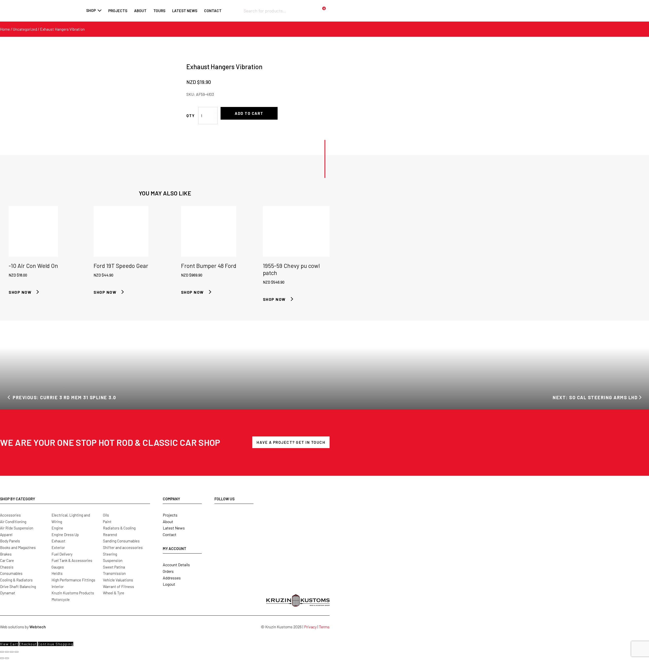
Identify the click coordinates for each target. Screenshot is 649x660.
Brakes (6, 554)
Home (5, 29)
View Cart (9, 644)
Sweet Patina (114, 567)
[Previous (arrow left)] (2, 658)
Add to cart (249, 113)
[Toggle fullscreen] (7, 652)
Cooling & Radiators (16, 580)
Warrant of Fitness (118, 586)
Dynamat (7, 593)
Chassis (6, 567)
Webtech (37, 626)
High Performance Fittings (73, 580)
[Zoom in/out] (2, 652)
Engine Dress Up (65, 534)
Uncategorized (25, 29)
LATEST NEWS (184, 10)
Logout (169, 584)
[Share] (12, 652)
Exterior (58, 547)
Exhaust (58, 541)
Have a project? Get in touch (291, 442)
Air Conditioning (13, 521)
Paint (107, 521)
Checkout (28, 644)
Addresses (172, 577)
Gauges (57, 567)
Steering (110, 554)
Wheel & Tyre (113, 593)
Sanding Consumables (121, 541)
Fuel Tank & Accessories (71, 560)
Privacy (310, 626)
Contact (213, 10)
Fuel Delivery (62, 554)
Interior (57, 586)
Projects (117, 10)
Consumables (11, 573)
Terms (324, 626)
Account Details (176, 564)
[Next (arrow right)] (7, 658)
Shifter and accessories (123, 547)
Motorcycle (60, 599)
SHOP (91, 10)
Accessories (10, 515)
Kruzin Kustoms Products (72, 593)
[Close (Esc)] (16, 652)
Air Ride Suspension (16, 528)
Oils (106, 515)
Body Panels (10, 541)
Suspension (112, 560)
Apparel (6, 534)
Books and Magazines (18, 547)
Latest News (174, 527)
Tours (159, 10)
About (140, 10)
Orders (168, 571)
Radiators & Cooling (119, 528)
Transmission (114, 573)
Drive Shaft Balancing (18, 586)
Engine (57, 528)
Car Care (7, 560)
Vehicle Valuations (118, 580)
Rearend (110, 534)
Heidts (57, 573)
